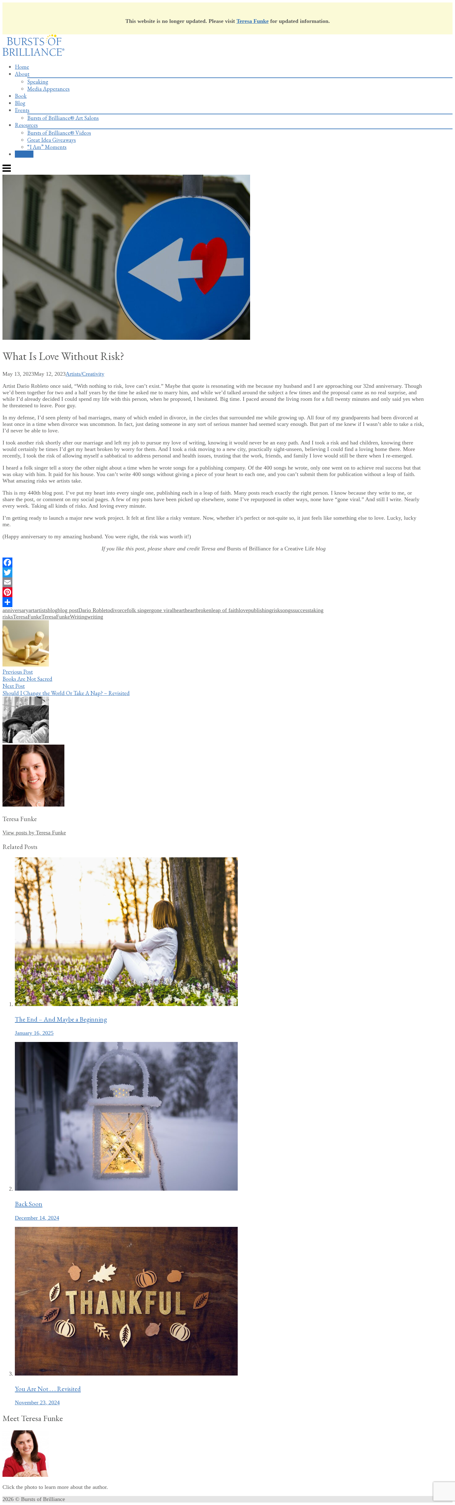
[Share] (213, 602)
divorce (118, 610)
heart (179, 610)
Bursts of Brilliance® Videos (59, 132)
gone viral (162, 610)
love (243, 610)
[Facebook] (213, 562)
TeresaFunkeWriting (64, 617)
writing (95, 617)
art (31, 610)
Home (22, 66)
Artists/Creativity (85, 374)
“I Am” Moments (47, 147)
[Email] (213, 582)
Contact (24, 154)
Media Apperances (48, 88)
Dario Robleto (94, 610)
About (22, 73)
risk (276, 610)
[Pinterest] (213, 592)
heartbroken (198, 610)
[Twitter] (213, 572)
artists (41, 610)
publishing (260, 610)
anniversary (15, 610)
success (301, 610)
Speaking (37, 81)
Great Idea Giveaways (51, 139)
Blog (20, 103)
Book (21, 95)
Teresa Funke (252, 21)
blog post (68, 610)
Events (22, 110)
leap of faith (225, 610)
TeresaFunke (27, 617)
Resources (26, 125)
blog (53, 610)
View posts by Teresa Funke (34, 832)
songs (286, 610)
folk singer (139, 610)
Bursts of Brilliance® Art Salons (63, 117)
